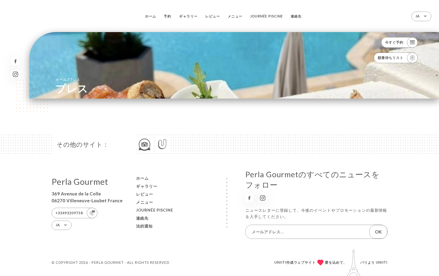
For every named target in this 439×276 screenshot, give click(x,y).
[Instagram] (15, 74)
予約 (167, 16)
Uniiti (381, 262)
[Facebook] (15, 61)
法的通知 (144, 226)
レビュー (212, 16)
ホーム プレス (68, 79)
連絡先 (296, 16)
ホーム (150, 16)
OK (378, 232)
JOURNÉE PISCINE (266, 16)
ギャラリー (188, 16)
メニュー (235, 16)
